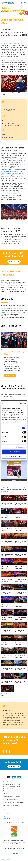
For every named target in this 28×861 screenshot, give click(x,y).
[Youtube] (10, 751)
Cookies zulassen (14, 451)
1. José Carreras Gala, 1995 (6, 694)
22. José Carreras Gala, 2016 (20, 555)
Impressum (6, 816)
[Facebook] (7, 751)
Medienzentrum (7, 813)
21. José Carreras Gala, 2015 (6, 567)
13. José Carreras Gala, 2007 (6, 618)
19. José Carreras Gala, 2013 (6, 580)
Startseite (3, 859)
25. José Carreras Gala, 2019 (7, 542)
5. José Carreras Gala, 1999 (6, 669)
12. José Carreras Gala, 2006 (20, 618)
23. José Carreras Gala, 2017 (7, 555)
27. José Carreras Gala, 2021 (6, 529)
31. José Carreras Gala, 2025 (6, 504)
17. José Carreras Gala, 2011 (6, 593)
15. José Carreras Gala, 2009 (6, 605)
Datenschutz (6, 819)
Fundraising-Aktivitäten (8, 159)
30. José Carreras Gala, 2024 (20, 504)
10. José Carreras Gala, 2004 (20, 631)
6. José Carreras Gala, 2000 (20, 656)
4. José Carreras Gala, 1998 (20, 669)
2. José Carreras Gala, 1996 (20, 682)
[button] (21, 2)
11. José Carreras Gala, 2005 (6, 631)
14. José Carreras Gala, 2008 (20, 605)
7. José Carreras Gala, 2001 (6, 656)
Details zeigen (20, 447)
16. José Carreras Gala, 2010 (20, 593)
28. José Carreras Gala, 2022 (20, 517)
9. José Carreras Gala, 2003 (6, 643)
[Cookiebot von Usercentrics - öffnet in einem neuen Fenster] (20, 403)
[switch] (24, 432)
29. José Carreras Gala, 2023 (7, 517)
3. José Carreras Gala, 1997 (6, 682)
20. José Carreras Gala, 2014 (20, 567)
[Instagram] (4, 751)
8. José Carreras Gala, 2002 (20, 643)
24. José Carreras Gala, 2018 (20, 542)
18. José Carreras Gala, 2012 (20, 580)
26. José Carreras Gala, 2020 (20, 529)
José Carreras (22, 164)
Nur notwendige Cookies (14, 456)
